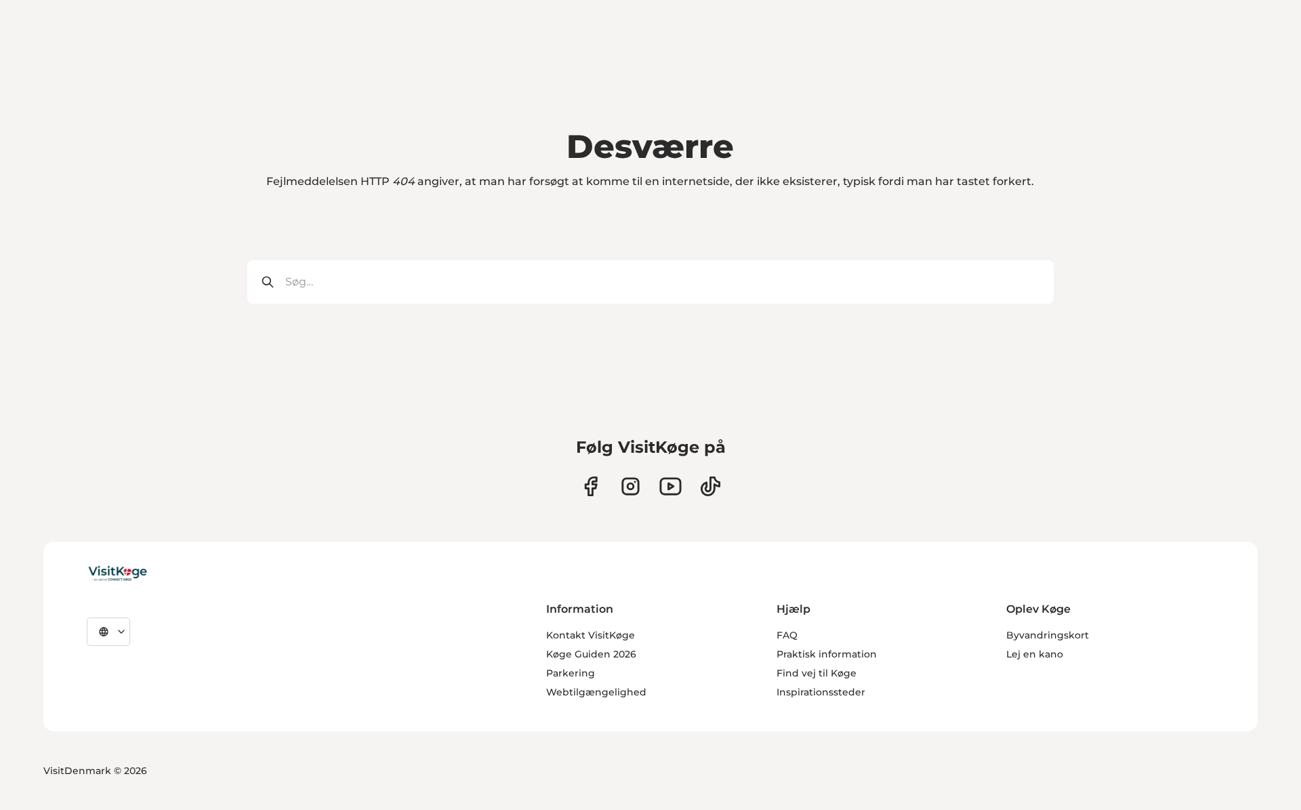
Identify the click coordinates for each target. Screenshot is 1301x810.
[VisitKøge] (117, 574)
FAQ (787, 635)
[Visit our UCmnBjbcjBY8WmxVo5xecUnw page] (670, 486)
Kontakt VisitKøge (590, 635)
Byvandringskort (1047, 635)
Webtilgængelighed (596, 692)
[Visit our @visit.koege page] (710, 486)
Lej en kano (1034, 654)
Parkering (570, 673)
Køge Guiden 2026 (591, 654)
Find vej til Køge (816, 673)
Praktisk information (827, 654)
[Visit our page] (590, 486)
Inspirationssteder (821, 692)
